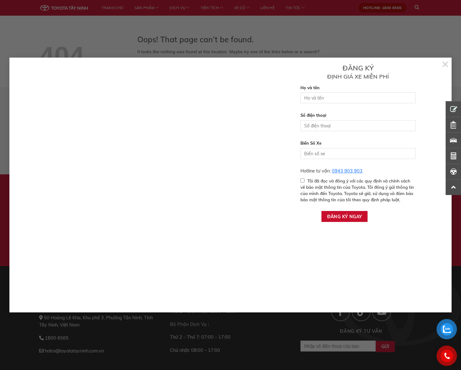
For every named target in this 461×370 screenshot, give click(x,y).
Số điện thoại (313, 115)
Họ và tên (310, 87)
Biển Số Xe (310, 143)
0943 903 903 (347, 171)
